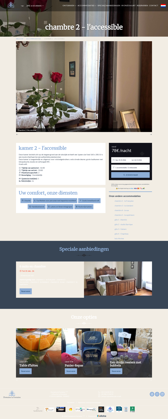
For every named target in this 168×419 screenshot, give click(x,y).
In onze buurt (128, 5)
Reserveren (142, 5)
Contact (153, 5)
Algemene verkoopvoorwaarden (89, 402)
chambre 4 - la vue (122, 210)
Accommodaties (86, 5)
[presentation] (17, 134)
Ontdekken (69, 5)
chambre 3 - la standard (124, 205)
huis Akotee (119, 238)
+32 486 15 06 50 (107, 394)
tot (133, 160)
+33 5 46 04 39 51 (107, 392)
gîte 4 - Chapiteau (121, 234)
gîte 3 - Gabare (120, 229)
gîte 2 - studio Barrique (124, 224)
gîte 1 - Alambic (121, 220)
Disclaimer (71, 402)
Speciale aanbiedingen (109, 5)
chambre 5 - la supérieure (124, 215)
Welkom (19, 39)
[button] (32, 5)
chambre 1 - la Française (124, 201)
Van (116, 160)
